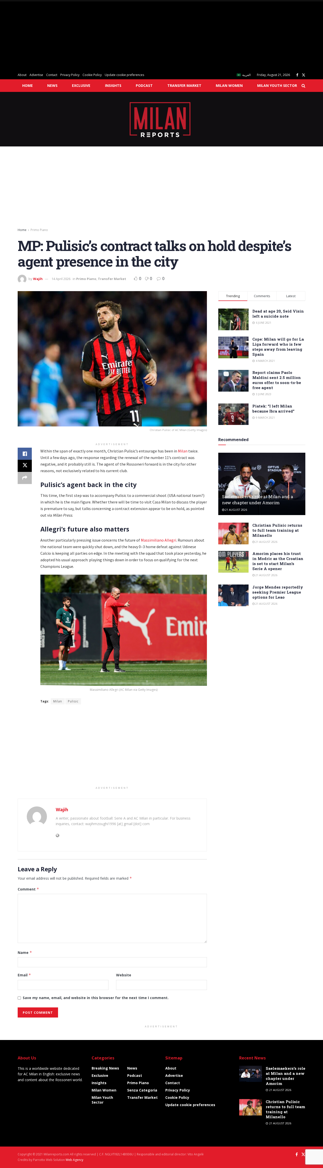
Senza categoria (142, 1090)
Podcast (144, 85)
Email (24, 975)
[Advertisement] (151, 35)
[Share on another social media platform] (25, 478)
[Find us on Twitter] (303, 75)
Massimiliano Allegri (158, 540)
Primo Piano (39, 230)
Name (25, 952)
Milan (182, 450)
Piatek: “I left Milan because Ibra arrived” (273, 408)
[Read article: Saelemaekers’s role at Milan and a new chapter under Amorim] (261, 484)
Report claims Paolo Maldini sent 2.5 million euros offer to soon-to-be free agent (276, 380)
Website (123, 975)
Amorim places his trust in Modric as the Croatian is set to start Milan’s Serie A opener (277, 561)
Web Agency (74, 1160)
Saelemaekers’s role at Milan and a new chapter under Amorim (257, 499)
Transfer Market (184, 85)
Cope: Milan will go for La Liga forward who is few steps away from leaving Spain (278, 347)
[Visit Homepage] (162, 119)
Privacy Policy (69, 75)
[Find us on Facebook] (297, 75)
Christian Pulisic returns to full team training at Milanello (277, 530)
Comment (28, 889)
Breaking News (105, 1068)
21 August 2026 (235, 510)
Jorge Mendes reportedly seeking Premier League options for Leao (277, 592)
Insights (113, 85)
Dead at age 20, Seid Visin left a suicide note (278, 314)
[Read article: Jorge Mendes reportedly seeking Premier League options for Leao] (233, 595)
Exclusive (81, 85)
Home (27, 85)
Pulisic (73, 701)
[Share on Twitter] (25, 466)
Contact (51, 75)
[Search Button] (303, 85)
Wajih (38, 278)
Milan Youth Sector (277, 85)
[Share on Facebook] (25, 454)
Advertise (36, 75)
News (52, 85)
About (22, 75)
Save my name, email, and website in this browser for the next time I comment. (96, 997)
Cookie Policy (92, 75)
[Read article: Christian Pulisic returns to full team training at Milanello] (233, 533)
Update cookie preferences (124, 75)
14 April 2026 (60, 278)
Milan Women (229, 85)
